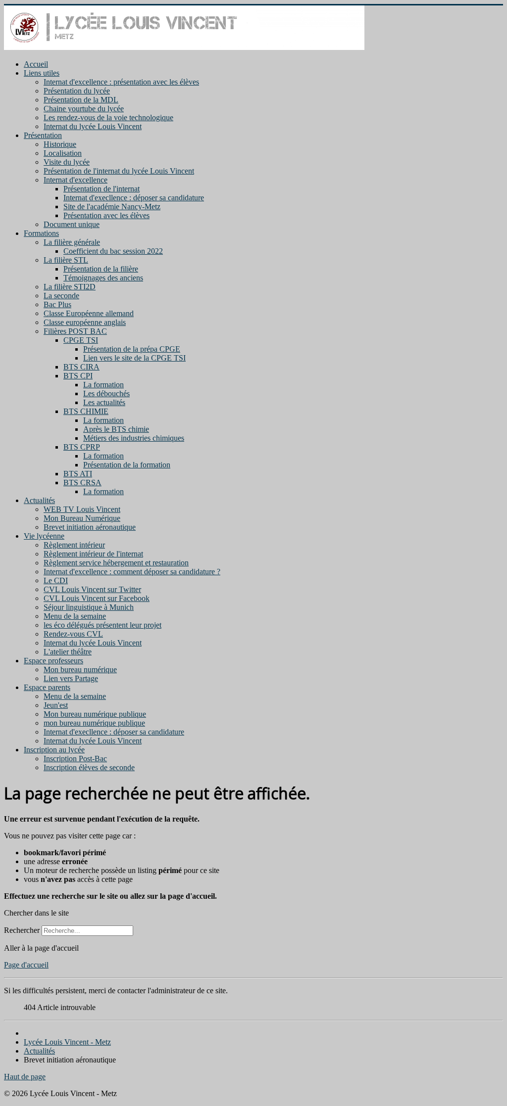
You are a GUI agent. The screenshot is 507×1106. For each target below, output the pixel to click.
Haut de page (25, 1076)
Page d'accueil (26, 965)
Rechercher (22, 930)
